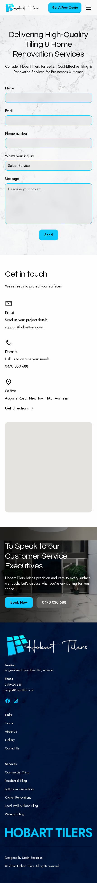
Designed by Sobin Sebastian (24, 857)
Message (12, 178)
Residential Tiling (16, 780)
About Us (11, 731)
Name (9, 88)
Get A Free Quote (65, 7)
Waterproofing (14, 814)
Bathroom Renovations (19, 789)
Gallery (10, 740)
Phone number (16, 133)
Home (9, 723)
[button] (87, 7)
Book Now (19, 602)
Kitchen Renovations (18, 797)
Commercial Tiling (17, 772)
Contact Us (12, 748)
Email (9, 110)
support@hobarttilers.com (24, 327)
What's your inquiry (19, 156)
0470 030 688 (16, 366)
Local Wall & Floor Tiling (21, 806)
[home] (22, 8)
